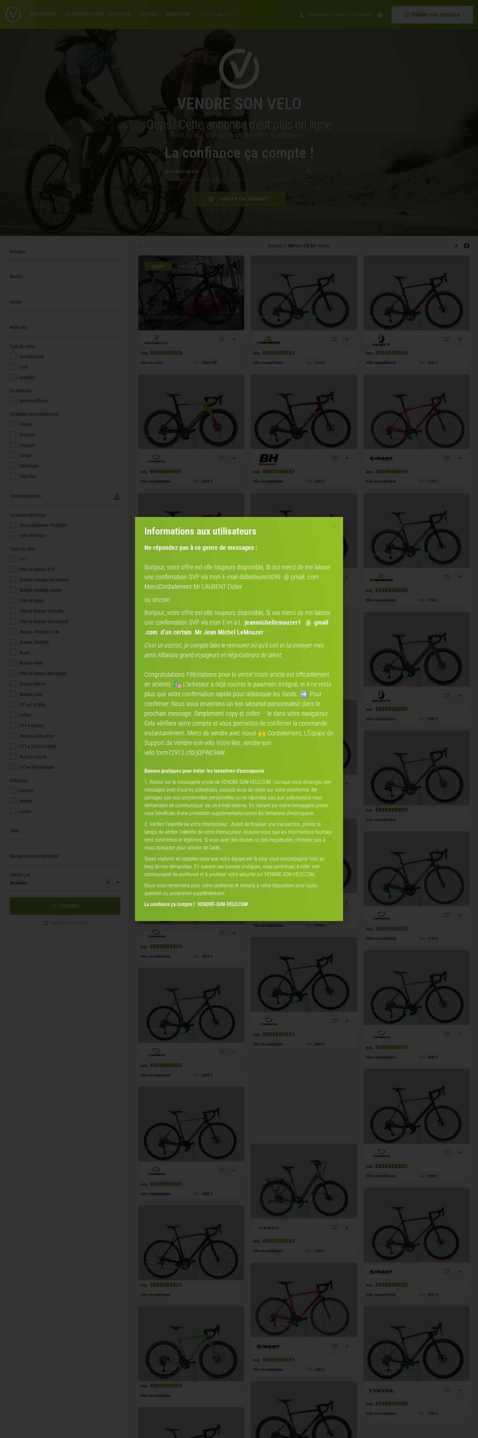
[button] (334, 525)
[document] (239, 719)
